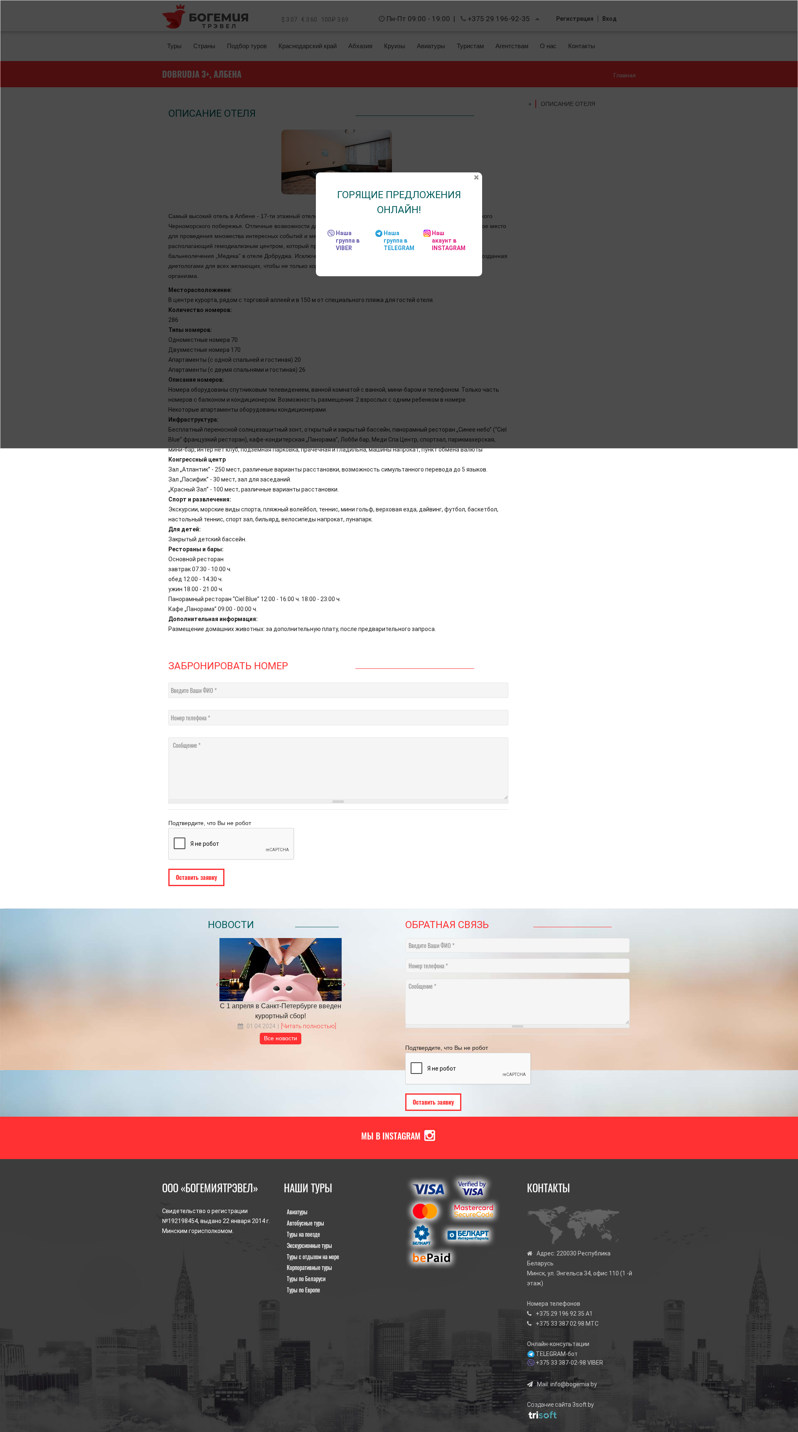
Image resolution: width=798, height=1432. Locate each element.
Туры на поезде (303, 1234)
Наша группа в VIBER (348, 240)
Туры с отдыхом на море (313, 1256)
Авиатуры (297, 1211)
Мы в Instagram (391, 1136)
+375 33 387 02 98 (560, 1323)
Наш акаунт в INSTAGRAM (449, 240)
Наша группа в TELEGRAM (399, 240)
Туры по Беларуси (306, 1278)
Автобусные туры (305, 1222)
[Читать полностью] (308, 1026)
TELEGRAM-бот (557, 1354)
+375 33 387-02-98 (561, 1362)
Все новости (280, 1038)
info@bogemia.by (573, 1384)
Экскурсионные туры (309, 1245)
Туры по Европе (303, 1289)
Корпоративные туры (309, 1267)
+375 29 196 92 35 (560, 1313)
